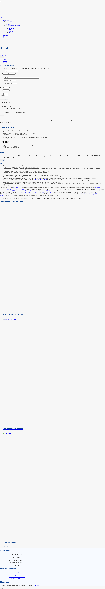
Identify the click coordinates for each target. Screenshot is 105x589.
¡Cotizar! (2, 160)
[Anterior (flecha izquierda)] (0, 588)
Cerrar (6, 99)
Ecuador (11, 31)
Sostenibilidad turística (16, 578)
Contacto (5, 38)
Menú (1, 17)
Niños (1, 90)
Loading (5, 61)
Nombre (2, 71)
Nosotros (8, 39)
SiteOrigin (37, 585)
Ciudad (2, 78)
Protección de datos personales (17, 577)
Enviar (2, 99)
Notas (1, 95)
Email (1, 73)
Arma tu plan (17, 575)
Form (4, 59)
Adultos (2, 87)
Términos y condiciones (40, 179)
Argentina (11, 28)
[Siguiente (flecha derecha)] (2, 588)
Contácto (16, 574)
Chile (10, 29)
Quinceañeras (7, 35)
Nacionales (6, 20)
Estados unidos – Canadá (13, 25)
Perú (10, 32)
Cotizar (2, 57)
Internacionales (7, 24)
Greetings (5, 62)
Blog (4, 36)
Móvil (1, 80)
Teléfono (2, 83)
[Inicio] (9, 15)
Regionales (9, 21)
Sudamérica (9, 27)
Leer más (5, 318)
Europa (8, 34)
